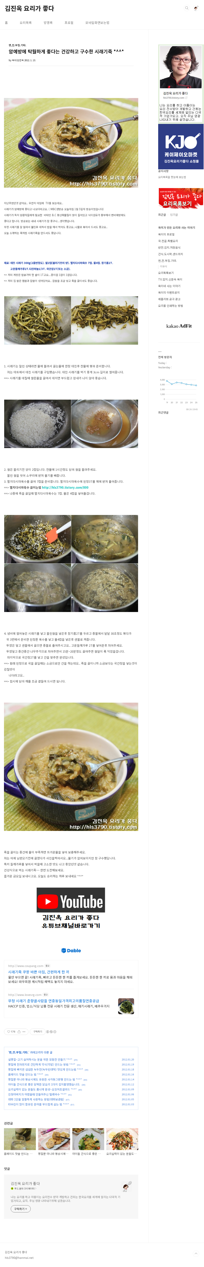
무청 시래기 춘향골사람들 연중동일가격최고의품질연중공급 (53, 1000)
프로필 (69, 22)
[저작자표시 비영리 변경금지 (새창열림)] (51, 1031)
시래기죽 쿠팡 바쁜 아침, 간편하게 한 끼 (38, 971)
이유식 (163, 266)
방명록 (48, 22)
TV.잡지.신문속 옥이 (170, 279)
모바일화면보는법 (97, 22)
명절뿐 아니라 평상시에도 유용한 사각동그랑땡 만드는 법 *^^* (45, 1079)
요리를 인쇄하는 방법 (170, 306)
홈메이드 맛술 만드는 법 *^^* (25, 1074)
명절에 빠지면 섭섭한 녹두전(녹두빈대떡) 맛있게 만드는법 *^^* (45, 1069)
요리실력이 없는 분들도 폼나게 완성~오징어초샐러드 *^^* (42, 1089)
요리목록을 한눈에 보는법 (172, 177)
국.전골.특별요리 (168, 241)
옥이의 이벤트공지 (169, 292)
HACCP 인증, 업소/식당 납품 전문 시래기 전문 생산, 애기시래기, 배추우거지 (59, 1006)
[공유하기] (19, 1032)
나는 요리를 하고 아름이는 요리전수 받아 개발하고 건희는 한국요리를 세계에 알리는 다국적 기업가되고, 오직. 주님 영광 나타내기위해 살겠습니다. (65, 1199)
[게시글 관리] (24, 1032)
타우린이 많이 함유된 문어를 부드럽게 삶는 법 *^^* (38, 1104)
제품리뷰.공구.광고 (169, 299)
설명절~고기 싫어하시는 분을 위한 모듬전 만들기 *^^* (40, 1059)
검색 (187, 8)
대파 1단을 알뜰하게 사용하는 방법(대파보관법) (36, 1099)
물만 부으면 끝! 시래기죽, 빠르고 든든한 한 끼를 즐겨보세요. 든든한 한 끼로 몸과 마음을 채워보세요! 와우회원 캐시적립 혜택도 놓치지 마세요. (70, 979)
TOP (196, 1253)
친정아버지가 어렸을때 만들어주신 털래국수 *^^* (37, 1094)
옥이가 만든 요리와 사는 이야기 (176, 227)
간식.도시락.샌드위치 (170, 254)
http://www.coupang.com (25, 966)
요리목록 (26, 22)
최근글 (162, 215)
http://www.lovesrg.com (24, 994)
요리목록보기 (166, 273)
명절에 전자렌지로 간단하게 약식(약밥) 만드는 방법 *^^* (41, 1064)
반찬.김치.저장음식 (169, 247)
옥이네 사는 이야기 (169, 286)
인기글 (174, 215)
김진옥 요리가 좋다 (29, 8)
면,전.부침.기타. (18, 1052)
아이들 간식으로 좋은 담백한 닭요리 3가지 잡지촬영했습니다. (44, 1084)
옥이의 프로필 (166, 234)
